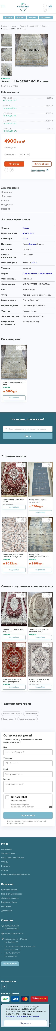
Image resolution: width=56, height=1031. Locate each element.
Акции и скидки (8, 853)
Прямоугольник (45, 273)
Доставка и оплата (9, 898)
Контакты (5, 866)
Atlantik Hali (34, 26)
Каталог (9, 17)
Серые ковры (8, 719)
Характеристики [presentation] (10, 188)
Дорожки (32, 17)
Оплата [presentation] (5, 200)
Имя (5, 747)
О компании (6, 849)
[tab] (28, 189)
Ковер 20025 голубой (37, 500)
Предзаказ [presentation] (7, 204)
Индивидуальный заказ (11, 894)
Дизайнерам (7, 911)
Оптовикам (6, 906)
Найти (28, 436)
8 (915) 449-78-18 (11, 928)
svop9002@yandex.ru (13, 933)
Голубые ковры (31, 714)
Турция (23, 26)
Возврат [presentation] (5, 209)
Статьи (4, 870)
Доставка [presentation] (6, 196)
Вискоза (32, 244)
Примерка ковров (9, 890)
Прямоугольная (30, 273)
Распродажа (46, 17)
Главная (4, 26)
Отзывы (4, 862)
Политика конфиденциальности (15, 874)
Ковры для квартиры (27, 719)
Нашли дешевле (38, 170)
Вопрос (6, 779)
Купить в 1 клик (42, 164)
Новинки (20, 17)
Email (5, 769)
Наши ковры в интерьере (12, 858)
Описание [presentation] (6, 192)
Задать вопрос (28, 815)
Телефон (7, 758)
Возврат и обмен (9, 902)
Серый (34, 263)
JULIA (44, 26)
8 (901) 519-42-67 (12, 926)
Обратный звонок (10, 964)
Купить (16, 164)
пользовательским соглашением (22, 1016)
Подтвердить (25, 1023)
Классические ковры (11, 714)
